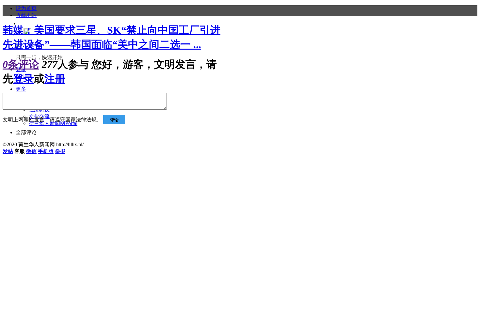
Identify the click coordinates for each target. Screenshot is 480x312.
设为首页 (26, 8)
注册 (54, 79)
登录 (23, 79)
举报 (60, 151)
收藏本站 (26, 15)
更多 (21, 89)
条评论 (21, 64)
